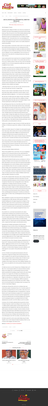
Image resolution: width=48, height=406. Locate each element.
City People (15, 22)
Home (3, 12)
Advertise (24, 12)
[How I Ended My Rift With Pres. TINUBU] (24, 354)
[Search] (45, 12)
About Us (35, 193)
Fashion (15, 12)
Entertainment (10, 12)
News (5, 12)
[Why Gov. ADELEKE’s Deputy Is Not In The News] (9, 354)
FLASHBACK (19, 12)
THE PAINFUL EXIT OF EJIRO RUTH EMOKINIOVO (14, 323)
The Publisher (36, 196)
